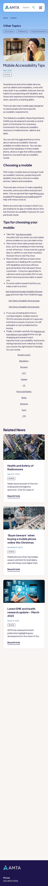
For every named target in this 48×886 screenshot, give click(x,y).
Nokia (24, 397)
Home (5, 18)
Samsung (24, 404)
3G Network (22, 31)
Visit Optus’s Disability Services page (24, 307)
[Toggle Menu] (40, 8)
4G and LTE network (38, 31)
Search (33, 7)
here (40, 294)
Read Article (13, 496)
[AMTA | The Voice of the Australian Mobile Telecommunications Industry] (12, 7)
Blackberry (24, 361)
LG (24, 385)
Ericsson (24, 367)
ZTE (24, 416)
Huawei (24, 379)
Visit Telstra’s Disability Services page (24, 301)
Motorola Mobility (24, 391)
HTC (24, 373)
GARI (21, 139)
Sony (24, 410)
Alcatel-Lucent (24, 355)
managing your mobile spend (27, 196)
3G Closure (9, 31)
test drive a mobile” (24, 234)
